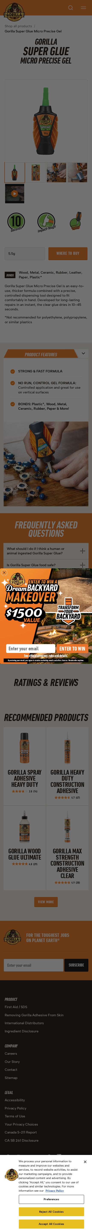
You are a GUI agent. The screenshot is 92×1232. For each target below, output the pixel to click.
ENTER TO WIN (72, 648)
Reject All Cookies (51, 1211)
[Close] (85, 1162)
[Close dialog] (4, 572)
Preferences (51, 1199)
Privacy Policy (55, 1190)
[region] (46, 1193)
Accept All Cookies (51, 1224)
